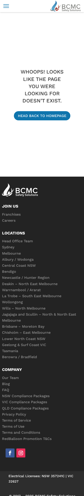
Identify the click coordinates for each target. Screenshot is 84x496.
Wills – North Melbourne (23, 308)
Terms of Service (16, 420)
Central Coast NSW (19, 265)
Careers (8, 220)
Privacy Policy (14, 414)
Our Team (10, 378)
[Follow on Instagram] (20, 452)
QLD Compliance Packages (25, 408)
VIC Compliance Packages (24, 402)
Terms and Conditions (21, 432)
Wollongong (12, 302)
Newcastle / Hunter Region (26, 277)
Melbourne (11, 253)
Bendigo (9, 271)
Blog (6, 384)
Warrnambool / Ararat (21, 290)
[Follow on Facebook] (10, 452)
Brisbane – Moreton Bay (23, 326)
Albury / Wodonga (18, 259)
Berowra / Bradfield (19, 357)
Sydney (8, 247)
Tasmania (10, 351)
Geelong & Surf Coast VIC (24, 345)
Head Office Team (17, 241)
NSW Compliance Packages (26, 396)
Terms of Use (13, 426)
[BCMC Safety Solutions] (65, 6)
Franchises (11, 214)
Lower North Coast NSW (23, 339)
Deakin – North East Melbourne (30, 284)
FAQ (5, 390)
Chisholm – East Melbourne (26, 332)
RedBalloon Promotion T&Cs (27, 439)
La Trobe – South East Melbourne (31, 296)
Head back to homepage (42, 116)
